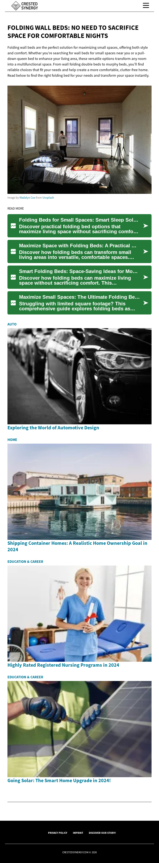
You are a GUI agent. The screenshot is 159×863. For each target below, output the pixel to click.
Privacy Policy (57, 832)
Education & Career (25, 561)
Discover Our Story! (102, 832)
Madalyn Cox (27, 197)
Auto (12, 324)
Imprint (78, 832)
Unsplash (48, 197)
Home (12, 439)
